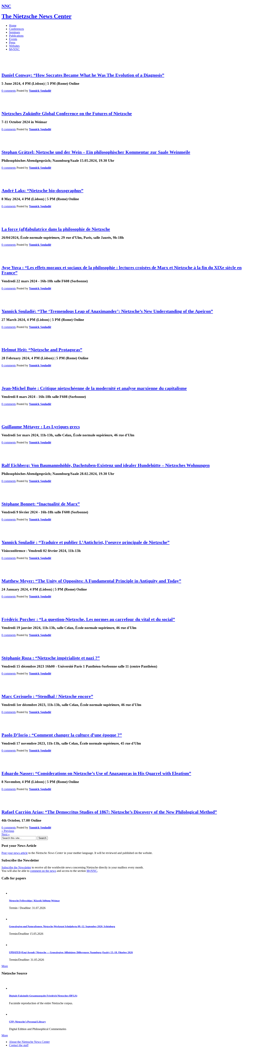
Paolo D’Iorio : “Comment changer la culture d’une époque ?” (62, 735)
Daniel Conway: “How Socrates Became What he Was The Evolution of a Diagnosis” (83, 75)
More (5, 966)
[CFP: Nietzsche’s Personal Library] (14, 1014)
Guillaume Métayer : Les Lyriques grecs (41, 426)
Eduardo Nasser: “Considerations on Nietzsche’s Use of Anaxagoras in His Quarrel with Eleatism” (96, 773)
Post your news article (15, 853)
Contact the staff (18, 1045)
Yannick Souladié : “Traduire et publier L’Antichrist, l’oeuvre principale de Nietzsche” (86, 542)
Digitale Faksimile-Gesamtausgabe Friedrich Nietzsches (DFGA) (43, 995)
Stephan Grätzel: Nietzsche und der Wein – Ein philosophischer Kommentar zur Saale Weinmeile (96, 152)
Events (13, 39)
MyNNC (14, 49)
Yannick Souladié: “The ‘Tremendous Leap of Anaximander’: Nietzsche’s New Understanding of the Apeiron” (107, 311)
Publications (16, 35)
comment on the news (43, 870)
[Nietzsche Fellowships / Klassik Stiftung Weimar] (14, 893)
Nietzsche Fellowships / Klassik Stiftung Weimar (34, 900)
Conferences (16, 29)
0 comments (9, 90)
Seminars (14, 32)
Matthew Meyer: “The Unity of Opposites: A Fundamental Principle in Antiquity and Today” (91, 580)
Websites (14, 45)
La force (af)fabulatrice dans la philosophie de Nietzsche (56, 229)
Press (12, 42)
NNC (6, 6)
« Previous (8, 831)
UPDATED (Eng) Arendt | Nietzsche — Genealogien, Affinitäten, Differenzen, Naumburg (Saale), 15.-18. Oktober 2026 (71, 952)
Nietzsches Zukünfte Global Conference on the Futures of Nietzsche (67, 113)
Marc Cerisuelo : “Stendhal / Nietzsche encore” (47, 696)
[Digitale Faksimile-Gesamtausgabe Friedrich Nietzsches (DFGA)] (14, 988)
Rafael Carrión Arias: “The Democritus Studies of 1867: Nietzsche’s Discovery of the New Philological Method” (109, 812)
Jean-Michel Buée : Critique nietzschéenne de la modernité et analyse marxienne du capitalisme (94, 388)
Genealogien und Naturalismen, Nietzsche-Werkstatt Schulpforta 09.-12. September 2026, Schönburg (62, 926)
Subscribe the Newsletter (16, 867)
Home (12, 25)
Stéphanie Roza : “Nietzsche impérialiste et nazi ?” (51, 657)
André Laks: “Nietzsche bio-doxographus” (42, 190)
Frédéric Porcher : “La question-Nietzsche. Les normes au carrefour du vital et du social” (88, 619)
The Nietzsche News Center (36, 16)
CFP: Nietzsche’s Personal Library (27, 1021)
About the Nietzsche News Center (29, 1041)
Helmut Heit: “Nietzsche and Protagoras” (42, 349)
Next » (6, 834)
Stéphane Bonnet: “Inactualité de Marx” (41, 503)
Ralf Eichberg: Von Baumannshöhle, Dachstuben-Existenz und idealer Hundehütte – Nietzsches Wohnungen (106, 465)
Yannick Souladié (40, 90)
